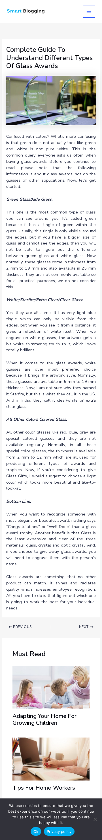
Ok (36, 831)
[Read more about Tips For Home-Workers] (50, 758)
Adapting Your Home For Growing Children (44, 719)
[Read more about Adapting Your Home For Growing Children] (50, 686)
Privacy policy (59, 831)
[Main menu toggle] (89, 11)
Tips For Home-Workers (43, 788)
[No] (95, 819)
